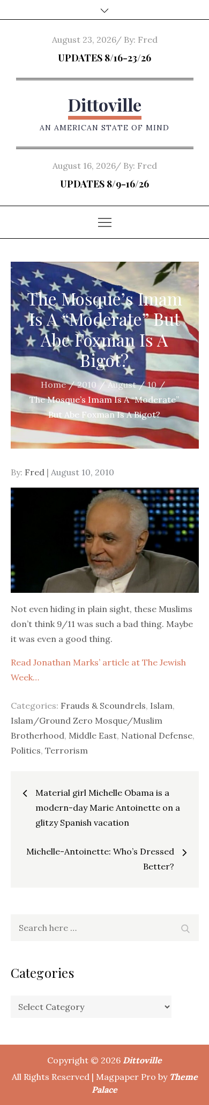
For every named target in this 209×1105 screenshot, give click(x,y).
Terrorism (66, 750)
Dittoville (104, 104)
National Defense (156, 735)
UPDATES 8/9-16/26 (104, 183)
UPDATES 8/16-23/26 (104, 57)
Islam (161, 705)
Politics (26, 750)
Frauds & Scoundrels (103, 705)
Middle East (93, 735)
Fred (148, 39)
